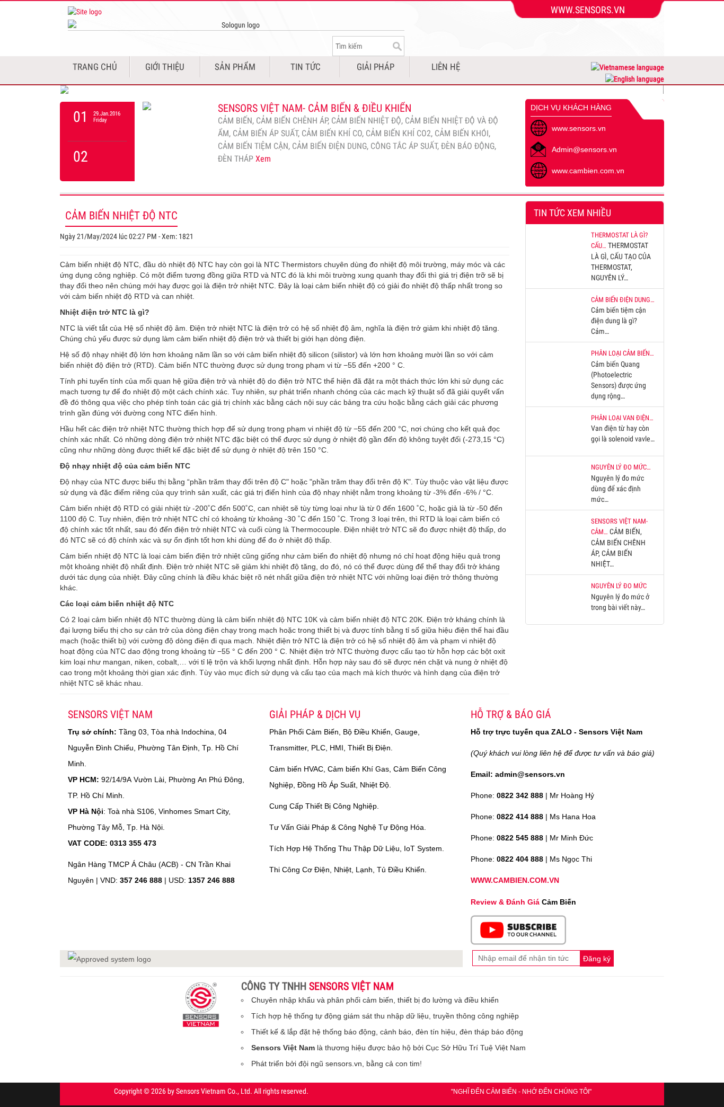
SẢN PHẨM (235, 66)
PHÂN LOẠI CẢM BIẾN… (622, 353)
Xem (263, 159)
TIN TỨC (305, 66)
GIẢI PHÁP (375, 66)
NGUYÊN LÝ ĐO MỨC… (621, 467)
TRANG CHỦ (95, 66)
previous (97, 121)
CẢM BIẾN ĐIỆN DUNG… (623, 300)
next (97, 161)
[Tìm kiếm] (396, 46)
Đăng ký (597, 958)
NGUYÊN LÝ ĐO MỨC (619, 586)
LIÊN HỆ (445, 66)
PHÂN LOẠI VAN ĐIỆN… (622, 418)
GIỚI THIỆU (164, 66)
